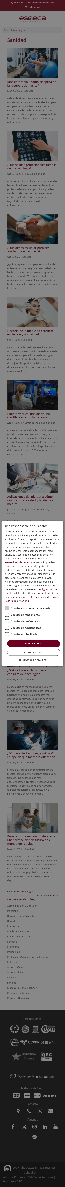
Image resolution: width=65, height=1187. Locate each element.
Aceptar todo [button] (33, 643)
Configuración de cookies (45, 597)
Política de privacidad (17, 600)
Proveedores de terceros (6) (20, 562)
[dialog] (33, 593)
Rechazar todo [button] (33, 652)
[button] (32, 660)
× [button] (58, 525)
